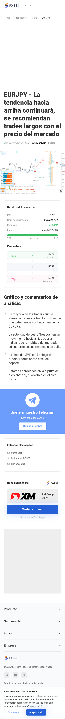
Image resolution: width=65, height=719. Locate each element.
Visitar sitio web (32, 509)
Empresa (10, 645)
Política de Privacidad (33, 683)
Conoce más (14, 712)
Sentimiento (12, 621)
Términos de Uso (12, 683)
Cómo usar (16, 453)
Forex (8, 633)
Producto (10, 609)
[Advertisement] (32, 53)
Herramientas (18, 464)
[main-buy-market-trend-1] (32, 172)
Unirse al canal (32, 426)
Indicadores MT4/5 (20, 458)
